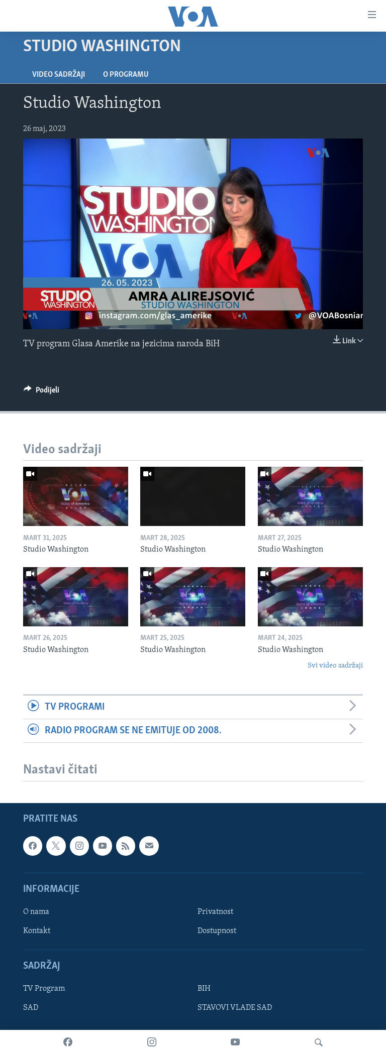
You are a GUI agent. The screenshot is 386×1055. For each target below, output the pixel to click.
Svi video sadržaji (335, 666)
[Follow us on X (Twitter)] (55, 845)
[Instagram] (151, 1042)
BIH (204, 989)
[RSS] (125, 845)
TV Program (44, 989)
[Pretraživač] (319, 1042)
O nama (36, 912)
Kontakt (36, 931)
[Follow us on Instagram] (79, 845)
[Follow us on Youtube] (102, 845)
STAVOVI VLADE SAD (235, 1008)
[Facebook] (67, 1042)
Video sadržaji (58, 75)
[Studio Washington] (75, 496)
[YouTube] (235, 1042)
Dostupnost (217, 931)
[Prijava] (148, 845)
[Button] (41, 392)
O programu (126, 75)
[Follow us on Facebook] (32, 845)
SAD (30, 1008)
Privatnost (215, 912)
